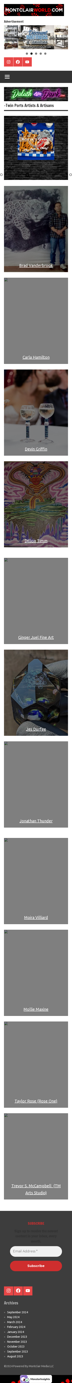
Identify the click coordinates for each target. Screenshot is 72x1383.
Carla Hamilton (36, 357)
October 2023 (16, 1346)
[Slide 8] (62, 174)
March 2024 (14, 1322)
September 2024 (17, 1312)
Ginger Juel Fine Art (36, 637)
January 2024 (15, 1332)
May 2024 (13, 1317)
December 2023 (17, 1336)
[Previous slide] (10, 148)
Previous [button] (9, 36)
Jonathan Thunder (36, 821)
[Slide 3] (19, 174)
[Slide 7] (53, 174)
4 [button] (41, 53)
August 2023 (15, 1356)
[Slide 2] (10, 174)
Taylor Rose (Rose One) (36, 1101)
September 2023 (17, 1351)
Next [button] (63, 36)
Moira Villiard (36, 917)
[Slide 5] (36, 174)
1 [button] (27, 53)
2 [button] (31, 53)
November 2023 (17, 1341)
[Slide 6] (45, 174)
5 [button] (45, 53)
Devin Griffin (36, 449)
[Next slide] (62, 148)
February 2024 (16, 1326)
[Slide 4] (27, 174)
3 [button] (36, 53)
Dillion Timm (36, 540)
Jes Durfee (36, 729)
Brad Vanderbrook (36, 265)
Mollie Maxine (36, 1009)
